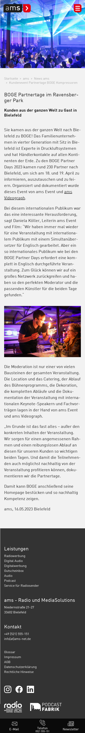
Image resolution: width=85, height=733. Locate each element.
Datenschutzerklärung (20, 667)
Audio (8, 576)
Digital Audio (13, 561)
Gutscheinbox (14, 571)
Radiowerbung (14, 556)
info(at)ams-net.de (17, 639)
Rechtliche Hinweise (19, 672)
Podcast (10, 580)
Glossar (9, 652)
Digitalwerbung (15, 566)
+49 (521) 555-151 (16, 634)
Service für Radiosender (21, 585)
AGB (7, 662)
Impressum (12, 657)
